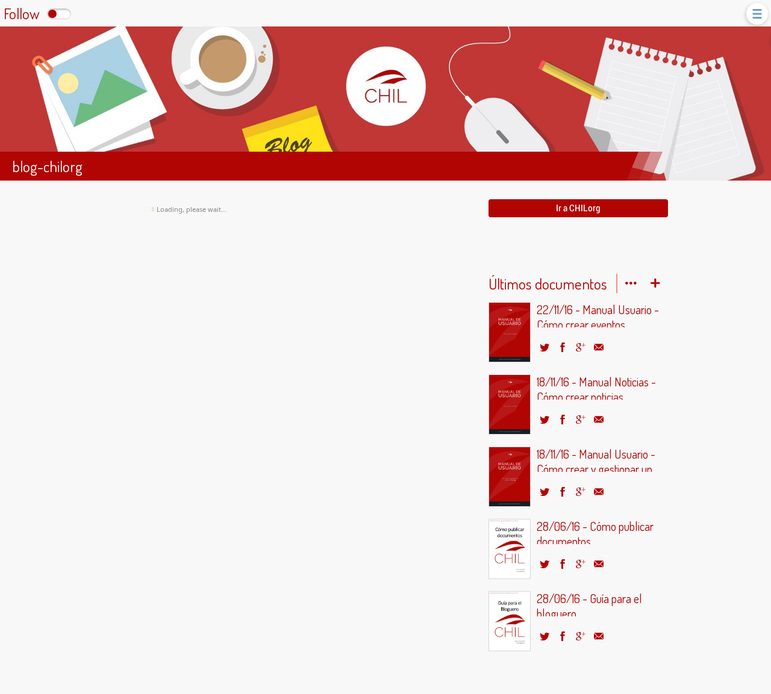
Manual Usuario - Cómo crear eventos (598, 314)
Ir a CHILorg (578, 208)
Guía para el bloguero (589, 603)
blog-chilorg (47, 166)
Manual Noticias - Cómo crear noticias (596, 387)
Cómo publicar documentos (595, 531)
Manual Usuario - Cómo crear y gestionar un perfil (596, 459)
